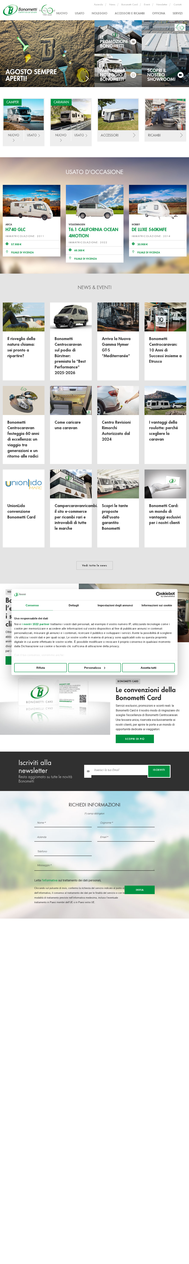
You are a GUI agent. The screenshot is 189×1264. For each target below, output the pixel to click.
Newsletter (161, 4)
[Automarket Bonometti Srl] (29, 10)
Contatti (177, 4)
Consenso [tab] (32, 605)
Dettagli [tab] (74, 605)
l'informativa (49, 880)
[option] (31, 220)
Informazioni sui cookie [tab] (157, 605)
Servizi (178, 13)
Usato (79, 13)
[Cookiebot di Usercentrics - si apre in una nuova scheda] (158, 594)
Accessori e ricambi (130, 13)
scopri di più (135, 739)
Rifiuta (40, 667)
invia (140, 890)
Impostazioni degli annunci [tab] (115, 605)
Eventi (147, 4)
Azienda (98, 4)
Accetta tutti (148, 667)
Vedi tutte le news (94, 565)
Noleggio (99, 13)
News (112, 4)
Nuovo (62, 13)
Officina (158, 13)
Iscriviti (159, 770)
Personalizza (92, 667)
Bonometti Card (129, 4)
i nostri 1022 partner (36, 624)
